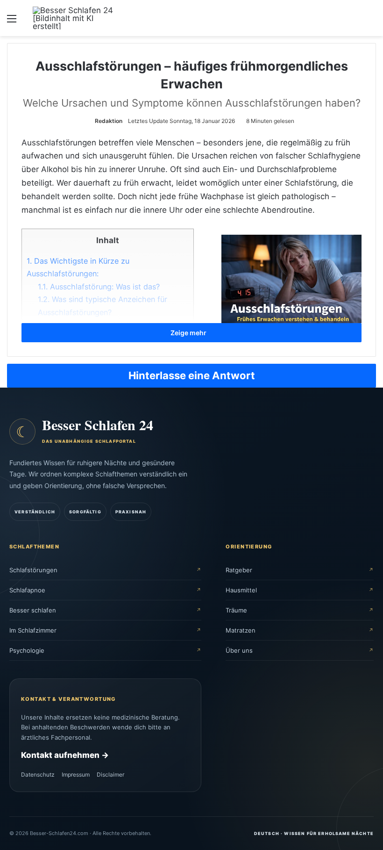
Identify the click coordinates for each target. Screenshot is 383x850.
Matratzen (240, 630)
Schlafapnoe (27, 589)
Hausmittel (241, 589)
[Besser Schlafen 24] (77, 18)
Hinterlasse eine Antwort (191, 375)
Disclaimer (110, 774)
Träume (236, 609)
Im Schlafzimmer (33, 630)
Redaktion (108, 120)
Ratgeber (239, 569)
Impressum (76, 774)
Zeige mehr (189, 333)
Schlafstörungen (33, 569)
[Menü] (11, 21)
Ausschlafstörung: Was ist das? (99, 286)
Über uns (239, 650)
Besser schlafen (32, 609)
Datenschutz (38, 774)
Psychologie (26, 650)
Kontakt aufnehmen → (65, 755)
